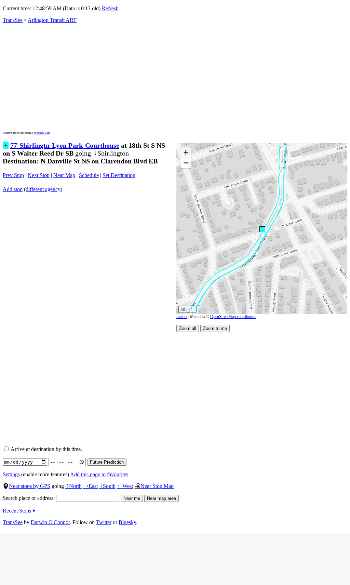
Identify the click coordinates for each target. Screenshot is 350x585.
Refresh (110, 8)
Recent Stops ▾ (19, 511)
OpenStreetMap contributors (233, 316)
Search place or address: (29, 498)
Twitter (103, 522)
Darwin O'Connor (50, 522)
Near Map (64, 175)
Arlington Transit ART (52, 20)
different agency (43, 189)
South (107, 486)
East (90, 486)
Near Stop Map (157, 486)
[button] (262, 228)
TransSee (13, 20)
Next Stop (39, 175)
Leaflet (181, 316)
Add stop (13, 189)
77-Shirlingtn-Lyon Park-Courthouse (64, 145)
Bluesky (127, 522)
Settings (11, 474)
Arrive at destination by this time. (46, 449)
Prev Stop (13, 175)
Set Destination (119, 175)
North (73, 486)
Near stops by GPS (29, 486)
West (125, 486)
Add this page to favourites (99, 474)
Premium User (42, 132)
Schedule (89, 175)
